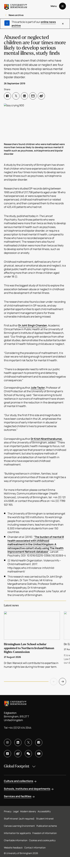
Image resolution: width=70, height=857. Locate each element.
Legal (16, 811)
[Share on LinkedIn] (24, 96)
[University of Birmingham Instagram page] (7, 742)
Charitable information (15, 840)
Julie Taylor (38, 387)
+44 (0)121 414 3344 (19, 727)
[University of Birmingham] (15, 6)
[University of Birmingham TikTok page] (7, 753)
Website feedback (13, 847)
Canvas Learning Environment (19, 825)
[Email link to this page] (32, 96)
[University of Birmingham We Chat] (28, 753)
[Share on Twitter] (16, 96)
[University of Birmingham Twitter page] (28, 742)
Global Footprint (16, 766)
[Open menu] (62, 6)
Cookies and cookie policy (42, 840)
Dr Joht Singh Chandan (32, 325)
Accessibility (44, 811)
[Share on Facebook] (7, 96)
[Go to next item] (62, 681)
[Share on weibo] (41, 96)
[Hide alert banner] (63, 23)
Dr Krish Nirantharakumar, (47, 439)
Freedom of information (44, 833)
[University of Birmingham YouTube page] (38, 753)
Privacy (7, 811)
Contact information (35, 847)
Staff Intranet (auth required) (19, 818)
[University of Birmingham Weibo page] (17, 753)
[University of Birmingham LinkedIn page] (17, 742)
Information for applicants (17, 833)
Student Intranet (45, 818)
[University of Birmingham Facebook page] (38, 742)
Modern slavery (28, 811)
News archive (16, 15)
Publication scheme (46, 825)
